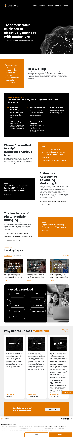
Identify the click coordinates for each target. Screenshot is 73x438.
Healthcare (17, 317)
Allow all (60, 434)
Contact (65, 5)
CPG (17, 294)
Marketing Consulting (37, 107)
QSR (17, 300)
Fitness (37, 300)
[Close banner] (71, 418)
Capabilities (42, 5)
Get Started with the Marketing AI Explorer (54, 160)
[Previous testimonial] (63, 331)
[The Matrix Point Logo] (11, 6)
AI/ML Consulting (15, 122)
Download (7, 194)
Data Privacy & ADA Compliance (36, 123)
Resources (58, 5)
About (35, 5)
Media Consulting (56, 107)
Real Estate (38, 294)
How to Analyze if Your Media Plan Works (15, 233)
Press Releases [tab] (17, 255)
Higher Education (37, 311)
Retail (17, 305)
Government (37, 305)
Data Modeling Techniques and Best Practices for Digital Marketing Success (18, 238)
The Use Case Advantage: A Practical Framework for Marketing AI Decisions (53, 203)
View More (65, 255)
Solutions (50, 5)
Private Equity (17, 311)
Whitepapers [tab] (8, 255)
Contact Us (67, 392)
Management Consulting (14, 108)
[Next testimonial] (67, 331)
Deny (36, 434)
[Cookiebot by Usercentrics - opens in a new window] (63, 419)
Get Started (52, 409)
